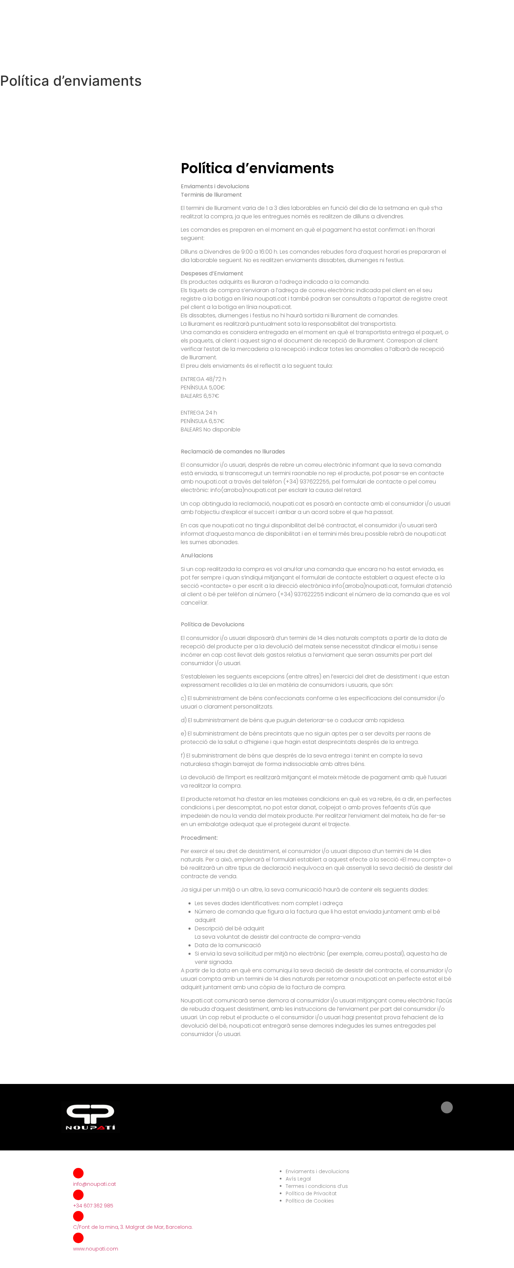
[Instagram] (447, 1107)
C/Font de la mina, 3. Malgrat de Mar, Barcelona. (133, 1227)
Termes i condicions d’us (317, 1186)
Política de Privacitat (311, 1193)
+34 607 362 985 (93, 1205)
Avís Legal (298, 1178)
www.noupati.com (95, 1248)
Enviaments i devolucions (317, 1171)
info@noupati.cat (94, 1184)
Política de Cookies (310, 1200)
